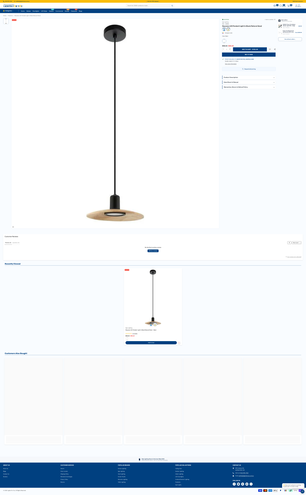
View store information (231, 64)
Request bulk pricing (250, 69)
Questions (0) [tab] (16, 242)
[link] (270, 49)
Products (10, 15)
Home (4, 15)
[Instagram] (238, 484)
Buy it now (249, 54)
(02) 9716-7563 (244, 473)
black (127, 338)
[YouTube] (246, 484)
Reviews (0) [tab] (8, 242)
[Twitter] (251, 484)
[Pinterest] (242, 484)
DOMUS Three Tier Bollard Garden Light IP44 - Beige (289, 25)
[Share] (274, 49)
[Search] (172, 5)
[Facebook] (234, 484)
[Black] (224, 41)
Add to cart (151, 342)
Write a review (153, 251)
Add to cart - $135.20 (250, 49)
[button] (249, 77)
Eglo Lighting (225, 22)
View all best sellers (290, 39)
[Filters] (289, 242)
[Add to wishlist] (179, 342)
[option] (115, 123)
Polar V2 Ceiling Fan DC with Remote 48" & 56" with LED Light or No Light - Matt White (288, 31)
